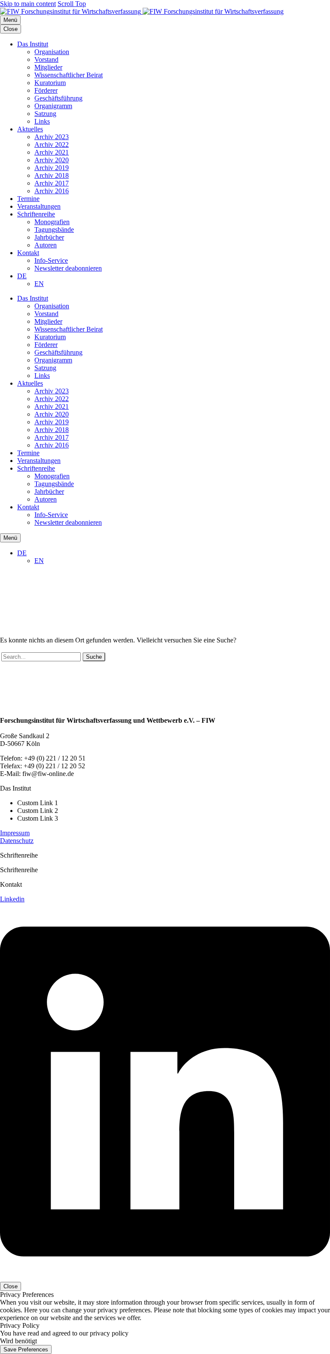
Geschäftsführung (58, 98)
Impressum (15, 833)
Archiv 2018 (51, 175)
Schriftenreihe (36, 214)
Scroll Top (72, 3)
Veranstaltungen (39, 206)
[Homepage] (142, 11)
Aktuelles (30, 129)
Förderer (46, 90)
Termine (28, 198)
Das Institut (32, 44)
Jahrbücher (49, 237)
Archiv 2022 (51, 144)
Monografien (52, 221)
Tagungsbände (54, 229)
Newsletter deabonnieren (68, 268)
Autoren (45, 245)
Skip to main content (28, 3)
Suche (94, 657)
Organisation (51, 51)
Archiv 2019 (51, 167)
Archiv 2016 (51, 191)
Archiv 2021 (51, 152)
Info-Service (51, 260)
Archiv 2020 (51, 160)
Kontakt (28, 252)
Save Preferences (25, 1349)
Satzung (45, 113)
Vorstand (46, 59)
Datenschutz (17, 840)
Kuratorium (50, 82)
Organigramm (53, 106)
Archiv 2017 (51, 183)
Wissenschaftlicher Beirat (68, 75)
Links (42, 121)
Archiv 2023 (51, 136)
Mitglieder (48, 67)
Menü (10, 20)
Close (10, 29)
